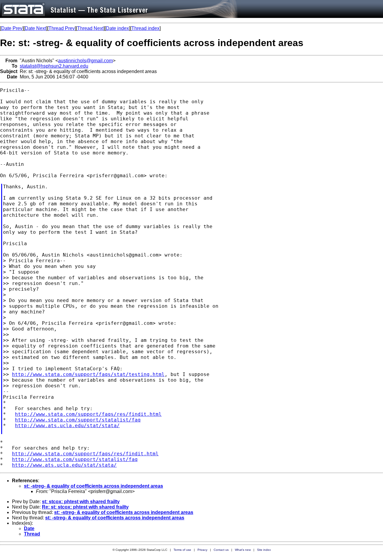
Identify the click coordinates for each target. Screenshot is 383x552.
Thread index (145, 28)
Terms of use (182, 549)
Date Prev (11, 28)
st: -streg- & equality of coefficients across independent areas (93, 486)
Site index (264, 549)
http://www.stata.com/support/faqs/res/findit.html (88, 414)
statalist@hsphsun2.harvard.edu (54, 66)
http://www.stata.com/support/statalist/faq (78, 420)
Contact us (221, 549)
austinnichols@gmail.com (85, 60)
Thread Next (90, 28)
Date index (117, 28)
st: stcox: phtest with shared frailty (81, 501)
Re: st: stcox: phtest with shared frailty (85, 506)
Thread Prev (61, 28)
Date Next (35, 28)
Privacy (202, 549)
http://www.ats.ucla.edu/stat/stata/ (67, 425)
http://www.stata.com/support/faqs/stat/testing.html (88, 374)
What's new (243, 549)
